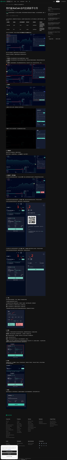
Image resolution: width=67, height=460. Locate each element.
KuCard (18, 422)
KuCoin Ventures (8, 428)
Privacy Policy (8, 433)
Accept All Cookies (9, 451)
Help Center (30, 422)
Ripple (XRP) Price (52, 423)
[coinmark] (46, 445)
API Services (41, 422)
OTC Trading (19, 431)
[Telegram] (41, 443)
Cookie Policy (9, 449)
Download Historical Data (21, 445)
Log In (54, 1)
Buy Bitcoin (7, 443)
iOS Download (30, 444)
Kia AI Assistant (19, 432)
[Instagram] (43, 445)
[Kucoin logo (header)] (3, 1)
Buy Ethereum (8, 444)
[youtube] (43, 443)
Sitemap (29, 431)
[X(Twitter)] (39, 443)
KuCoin (7, 12)
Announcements (11, 4)
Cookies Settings (9, 456)
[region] (9, 452)
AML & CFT (7, 436)
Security (7, 431)
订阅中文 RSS (58, 38)
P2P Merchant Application (43, 423)
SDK (17, 444)
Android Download (31, 443)
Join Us (7, 422)
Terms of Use (8, 432)
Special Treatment (31, 428)
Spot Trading (19, 423)
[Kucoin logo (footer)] (9, 415)
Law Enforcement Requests (10, 437)
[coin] (39, 448)
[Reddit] (39, 445)
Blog (6, 423)
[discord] (46, 443)
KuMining (18, 427)
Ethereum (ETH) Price (53, 422)
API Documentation (20, 443)
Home (7, 4)
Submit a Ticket (30, 423)
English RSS (51, 38)
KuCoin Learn (19, 428)
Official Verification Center (32, 427)
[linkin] (41, 445)
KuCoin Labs (8, 427)
